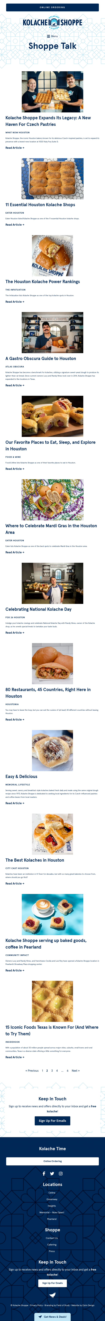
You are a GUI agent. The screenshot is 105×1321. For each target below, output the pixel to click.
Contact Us (52, 1238)
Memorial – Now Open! (52, 1212)
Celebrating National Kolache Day (38, 609)
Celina (52, 1193)
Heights (52, 1206)
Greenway (51, 1199)
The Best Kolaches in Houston (34, 860)
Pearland (51, 1219)
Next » (76, 1070)
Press (52, 1251)
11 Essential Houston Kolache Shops (40, 205)
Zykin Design (88, 1305)
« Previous (32, 1070)
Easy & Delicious (21, 777)
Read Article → (14, 147)
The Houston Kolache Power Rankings (42, 282)
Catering (51, 1245)
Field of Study (63, 1305)
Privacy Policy (36, 1305)
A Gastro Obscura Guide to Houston (40, 359)
